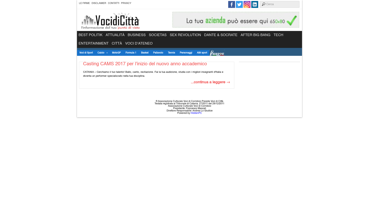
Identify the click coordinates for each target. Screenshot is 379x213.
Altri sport (202, 53)
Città (117, 43)
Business (137, 35)
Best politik (90, 35)
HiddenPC (196, 113)
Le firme (84, 3)
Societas (158, 35)
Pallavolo (158, 53)
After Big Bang (255, 35)
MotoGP (116, 53)
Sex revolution (185, 35)
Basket (144, 53)
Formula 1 (131, 53)
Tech (278, 35)
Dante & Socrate (220, 35)
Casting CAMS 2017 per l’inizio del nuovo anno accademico (145, 64)
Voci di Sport (86, 53)
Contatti (113, 3)
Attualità (115, 35)
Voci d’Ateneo (139, 43)
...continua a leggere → (210, 82)
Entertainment (94, 43)
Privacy (126, 3)
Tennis (171, 53)
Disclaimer (99, 3)
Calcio (99, 53)
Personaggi (186, 53)
